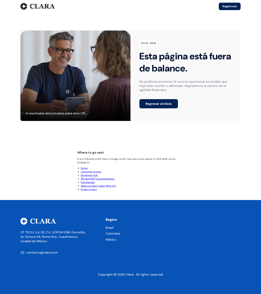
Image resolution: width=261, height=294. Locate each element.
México (111, 240)
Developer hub (89, 175)
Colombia (113, 234)
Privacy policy (89, 189)
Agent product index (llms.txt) (98, 185)
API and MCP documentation (98, 178)
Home (84, 168)
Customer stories (91, 171)
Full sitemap (88, 182)
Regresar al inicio (159, 104)
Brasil (109, 228)
